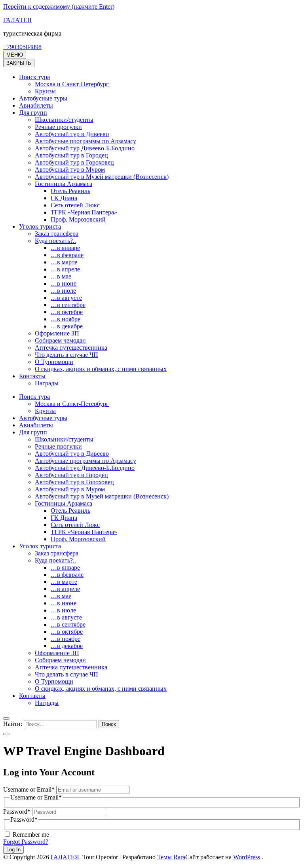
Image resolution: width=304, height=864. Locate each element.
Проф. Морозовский (78, 219)
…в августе (66, 297)
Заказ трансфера (56, 233)
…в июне (63, 283)
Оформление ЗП (57, 333)
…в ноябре (65, 319)
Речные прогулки (58, 126)
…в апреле (65, 269)
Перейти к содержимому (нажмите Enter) (58, 6)
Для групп (33, 112)
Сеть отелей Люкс (75, 205)
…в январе (65, 247)
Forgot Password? (25, 841)
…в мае (61, 276)
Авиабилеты (36, 105)
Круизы (45, 91)
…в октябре (67, 312)
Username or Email (29, 789)
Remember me (30, 834)
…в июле (63, 290)
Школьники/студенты (64, 119)
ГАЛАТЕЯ (17, 20)
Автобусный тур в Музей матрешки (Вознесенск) (102, 176)
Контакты (32, 376)
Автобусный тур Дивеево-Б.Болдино (85, 148)
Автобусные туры (43, 98)
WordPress (246, 857)
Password (16, 811)
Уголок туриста (40, 226)
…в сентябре (68, 304)
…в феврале (67, 255)
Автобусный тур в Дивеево (72, 134)
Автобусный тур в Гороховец (74, 162)
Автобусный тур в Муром (70, 169)
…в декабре (67, 326)
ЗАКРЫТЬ (18, 63)
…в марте (64, 262)
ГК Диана (64, 198)
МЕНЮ (14, 55)
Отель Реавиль (70, 191)
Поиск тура (34, 77)
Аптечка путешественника (71, 347)
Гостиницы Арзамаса (63, 183)
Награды (47, 383)
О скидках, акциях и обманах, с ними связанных (101, 369)
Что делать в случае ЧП (66, 354)
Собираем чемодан (60, 340)
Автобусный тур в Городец (71, 155)
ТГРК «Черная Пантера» (84, 212)
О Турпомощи (54, 361)
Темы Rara (171, 857)
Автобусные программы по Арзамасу (85, 141)
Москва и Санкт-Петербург (72, 84)
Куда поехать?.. (55, 240)
